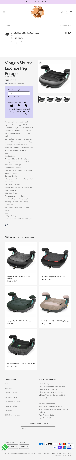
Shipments (8, 388)
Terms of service (56, 453)
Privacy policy (46, 453)
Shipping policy (67, 453)
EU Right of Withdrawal (12, 415)
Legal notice (68, 455)
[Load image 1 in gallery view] (42, 99)
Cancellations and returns (13, 402)
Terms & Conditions (11, 393)
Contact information (57, 455)
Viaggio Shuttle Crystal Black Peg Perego (18, 277)
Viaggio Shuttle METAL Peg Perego (19, 321)
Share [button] (9, 225)
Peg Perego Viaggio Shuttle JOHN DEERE (21, 363)
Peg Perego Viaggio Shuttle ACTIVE (53, 276)
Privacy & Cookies (11, 406)
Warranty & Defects (11, 397)
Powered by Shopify (26, 453)
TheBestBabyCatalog (15, 453)
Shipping (7, 83)
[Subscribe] (53, 428)
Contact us (8, 411)
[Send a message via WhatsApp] (5, 447)
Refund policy (37, 453)
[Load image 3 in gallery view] (58, 99)
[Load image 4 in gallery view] (66, 99)
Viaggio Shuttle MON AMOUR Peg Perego (55, 321)
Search (7, 384)
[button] (4, 12)
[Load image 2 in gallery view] (50, 99)
